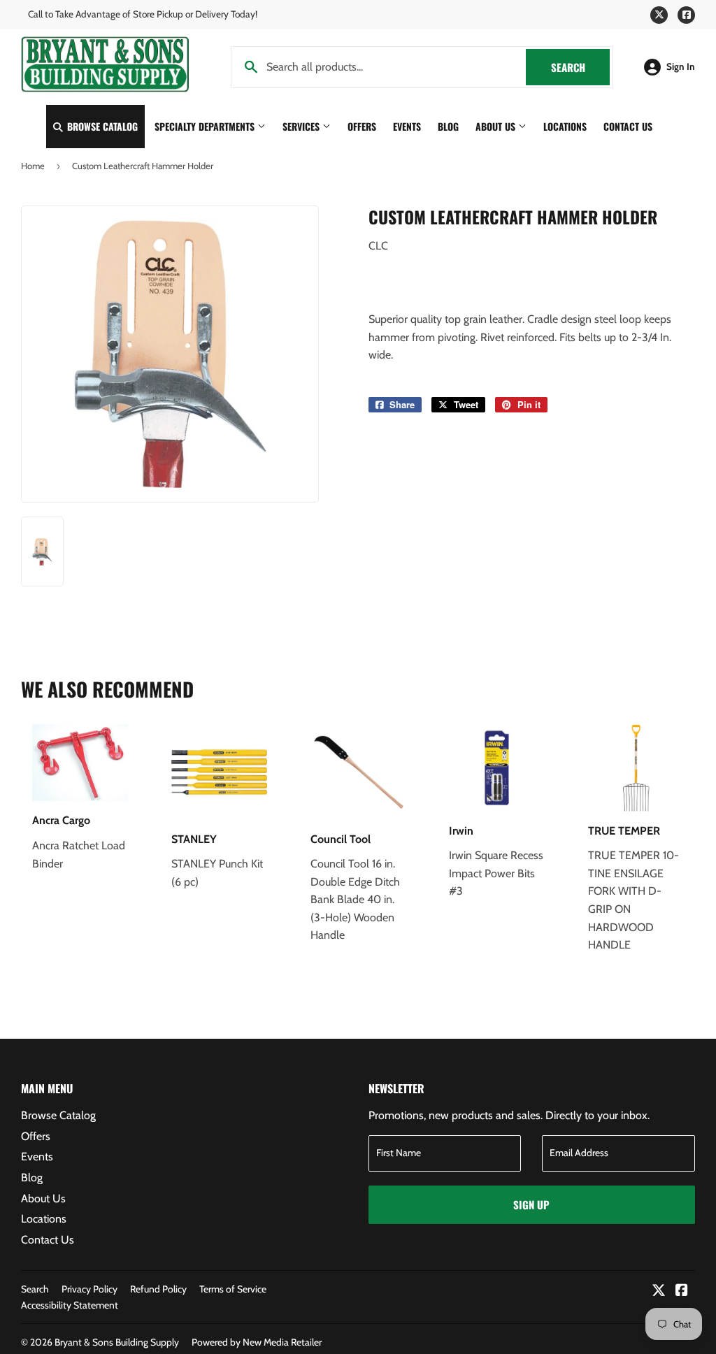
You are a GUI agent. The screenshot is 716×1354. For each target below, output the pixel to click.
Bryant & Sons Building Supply (117, 1342)
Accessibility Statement (69, 1305)
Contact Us (627, 126)
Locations (565, 126)
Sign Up (531, 1204)
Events (407, 126)
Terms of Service (232, 1289)
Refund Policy (158, 1289)
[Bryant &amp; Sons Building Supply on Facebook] (681, 1291)
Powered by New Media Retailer (257, 1342)
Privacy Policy (89, 1289)
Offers (362, 126)
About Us (496, 126)
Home (33, 165)
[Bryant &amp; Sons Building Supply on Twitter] (659, 1291)
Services (302, 126)
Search (580, 67)
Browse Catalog (101, 126)
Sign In (680, 66)
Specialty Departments (206, 126)
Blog (448, 126)
